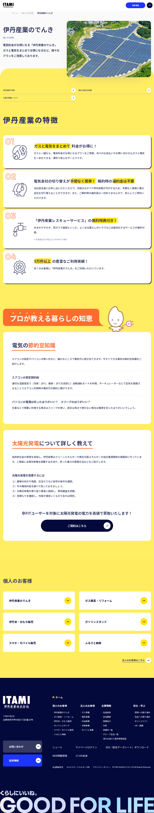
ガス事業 (86, 712)
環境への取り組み (142, 712)
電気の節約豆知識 (85, 90)
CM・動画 (139, 725)
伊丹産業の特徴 (9, 90)
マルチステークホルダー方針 (78, 767)
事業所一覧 (108, 730)
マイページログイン (86, 747)
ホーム (15, 13)
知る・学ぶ (139, 705)
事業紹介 (107, 721)
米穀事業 (86, 725)
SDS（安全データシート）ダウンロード (127, 747)
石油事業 (86, 721)
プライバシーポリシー (102, 767)
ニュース (57, 747)
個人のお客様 (27, 13)
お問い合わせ (16, 746)
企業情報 (106, 705)
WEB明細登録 (59, 755)
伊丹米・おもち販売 (63, 721)
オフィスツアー (141, 721)
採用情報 (135, 5)
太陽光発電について (10, 97)
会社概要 (107, 717)
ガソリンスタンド (62, 725)
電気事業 (86, 717)
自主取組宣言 (57, 767)
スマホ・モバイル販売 (64, 730)
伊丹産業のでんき (62, 712)
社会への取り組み (142, 717)
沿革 (105, 725)
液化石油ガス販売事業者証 (114, 739)
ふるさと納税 (60, 734)
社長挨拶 (107, 712)
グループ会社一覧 (111, 734)
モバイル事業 (88, 730)
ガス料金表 (81, 755)
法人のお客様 (87, 705)
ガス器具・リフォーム (64, 717)
